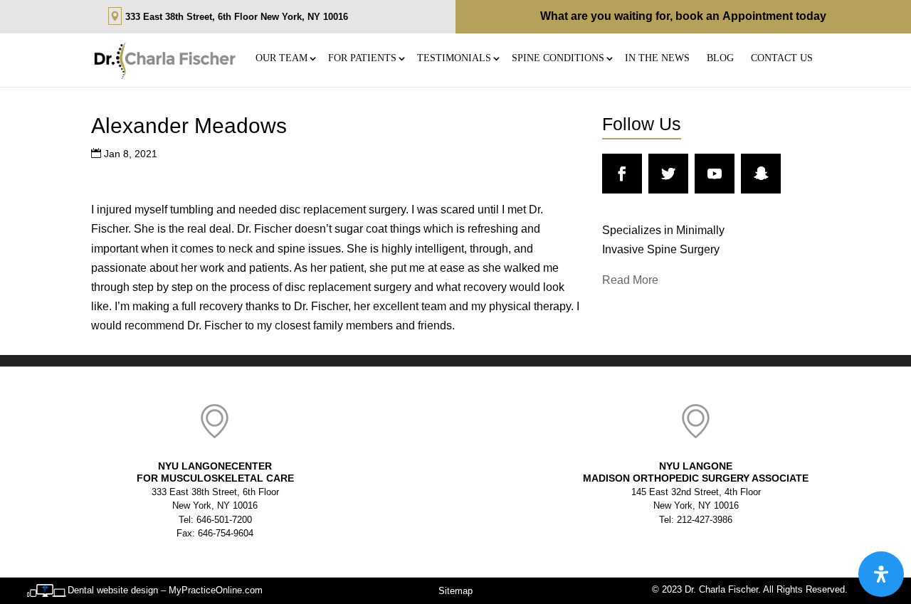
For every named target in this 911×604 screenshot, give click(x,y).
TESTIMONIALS (454, 58)
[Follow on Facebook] (622, 174)
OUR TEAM (281, 58)
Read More (630, 280)
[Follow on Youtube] (714, 174)
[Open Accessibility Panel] (881, 574)
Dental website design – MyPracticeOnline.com (165, 590)
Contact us (782, 58)
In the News (657, 58)
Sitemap (455, 591)
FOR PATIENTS (362, 58)
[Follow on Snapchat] (761, 174)
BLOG (720, 58)
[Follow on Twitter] (668, 174)
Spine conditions (558, 58)
